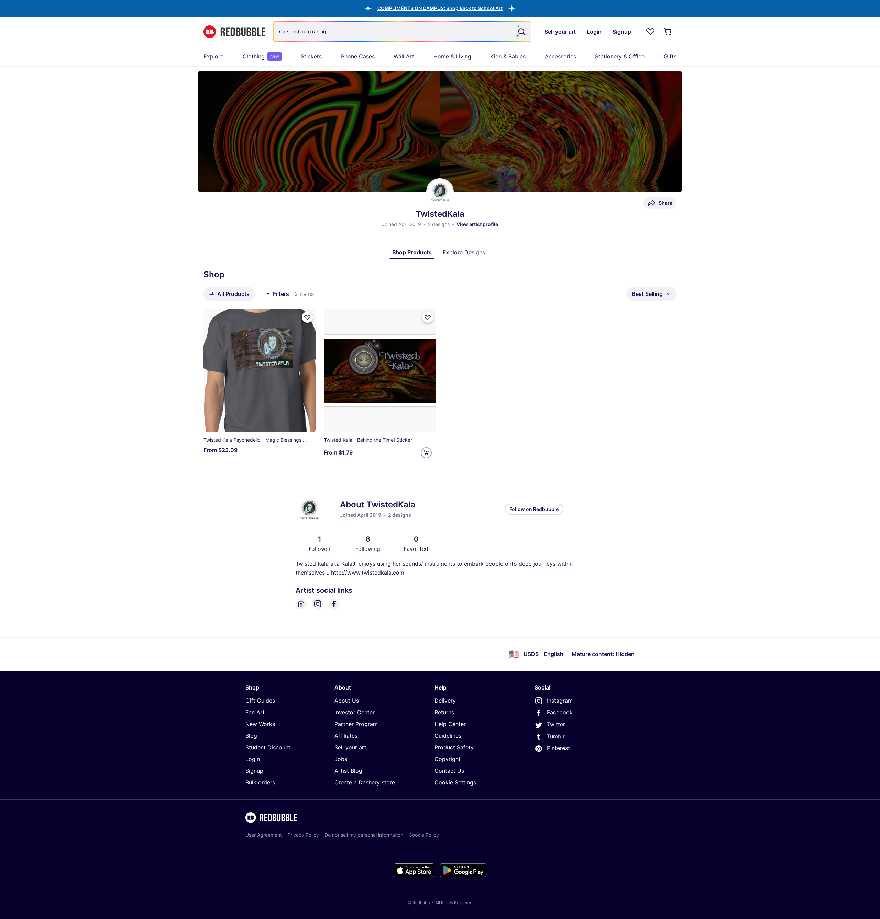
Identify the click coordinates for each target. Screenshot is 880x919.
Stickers (311, 56)
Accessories (560, 56)
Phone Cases (358, 56)
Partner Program (356, 723)
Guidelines (447, 735)
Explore (213, 56)
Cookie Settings (455, 782)
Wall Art (404, 56)
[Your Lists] (650, 31)
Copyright (447, 759)
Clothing (261, 56)
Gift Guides (260, 700)
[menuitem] (213, 56)
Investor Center (354, 712)
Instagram (560, 700)
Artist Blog (348, 770)
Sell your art (350, 747)
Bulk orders (260, 782)
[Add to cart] (426, 452)
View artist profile (477, 224)
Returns (444, 712)
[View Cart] (668, 31)
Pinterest (558, 748)
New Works (260, 723)
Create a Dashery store (364, 782)
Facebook (560, 712)
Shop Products (412, 252)
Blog (251, 735)
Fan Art (255, 712)
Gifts (670, 56)
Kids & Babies (508, 56)
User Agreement (263, 835)
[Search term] (521, 32)
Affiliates (346, 735)
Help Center (450, 723)
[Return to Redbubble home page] (234, 31)
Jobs (340, 759)
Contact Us (449, 770)
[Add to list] (307, 317)
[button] (440, 8)
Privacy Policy (303, 835)
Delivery (445, 700)
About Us (346, 700)
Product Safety (454, 747)
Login (252, 759)
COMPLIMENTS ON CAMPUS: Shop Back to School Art (440, 8)
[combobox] (402, 31)
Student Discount (267, 747)
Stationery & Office (620, 56)
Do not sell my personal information (363, 835)
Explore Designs (464, 252)
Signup (254, 770)
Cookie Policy (424, 835)
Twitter (556, 724)
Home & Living (452, 56)
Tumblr (556, 736)
